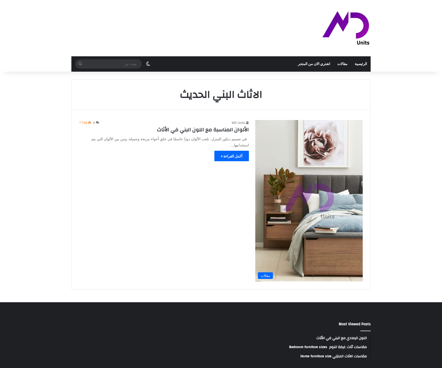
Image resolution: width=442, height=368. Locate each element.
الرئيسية (361, 64)
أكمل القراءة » (231, 156)
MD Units (238, 123)
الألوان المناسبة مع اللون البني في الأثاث (203, 129)
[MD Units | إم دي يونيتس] (346, 28)
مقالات (342, 64)
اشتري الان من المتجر (314, 64)
